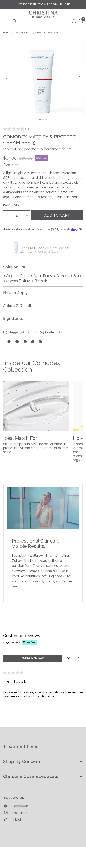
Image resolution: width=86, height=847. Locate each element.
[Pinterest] (25, 341)
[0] (80, 21)
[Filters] (68, 658)
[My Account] (74, 21)
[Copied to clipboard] (40, 341)
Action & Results (18, 305)
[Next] (80, 78)
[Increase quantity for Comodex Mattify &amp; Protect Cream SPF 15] (27, 215)
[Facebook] (9, 341)
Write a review (33, 658)
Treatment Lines (20, 746)
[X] (17, 341)
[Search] (13, 21)
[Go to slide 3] (46, 119)
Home (6, 32)
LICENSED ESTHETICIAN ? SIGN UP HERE (43, 4)
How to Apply (15, 293)
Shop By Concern (21, 761)
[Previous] (6, 78)
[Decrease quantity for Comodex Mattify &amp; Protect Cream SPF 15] (6, 215)
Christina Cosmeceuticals (30, 776)
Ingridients (13, 318)
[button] (14, 129)
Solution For (14, 267)
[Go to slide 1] (40, 119)
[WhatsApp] (32, 341)
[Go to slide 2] (43, 119)
